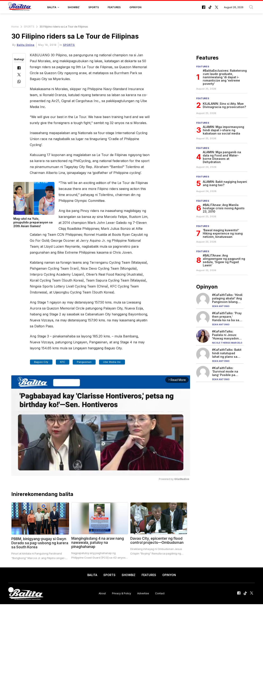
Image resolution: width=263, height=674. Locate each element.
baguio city (41, 362)
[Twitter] (19, 75)
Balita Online (26, 44)
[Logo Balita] (19, 7)
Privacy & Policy (121, 593)
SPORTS (93, 7)
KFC (62, 362)
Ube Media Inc (112, 362)
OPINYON (135, 7)
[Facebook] (19, 68)
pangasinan (84, 362)
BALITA (51, 7)
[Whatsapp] (19, 82)
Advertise (143, 593)
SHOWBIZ (74, 7)
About (102, 593)
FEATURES (114, 7)
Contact (160, 593)
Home (15, 26)
